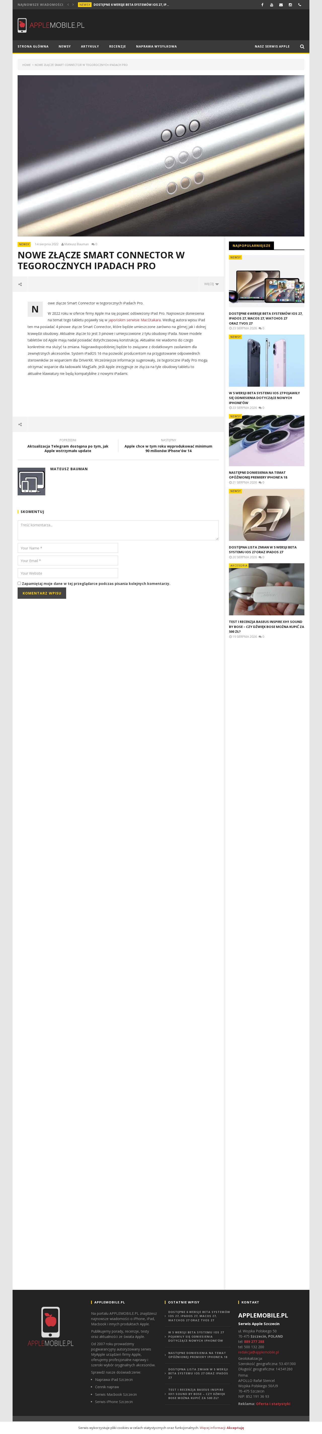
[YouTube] (271, 4)
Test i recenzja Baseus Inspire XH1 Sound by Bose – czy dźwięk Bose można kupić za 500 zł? (266, 626)
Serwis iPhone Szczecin (114, 1401)
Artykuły (90, 46)
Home (26, 65)
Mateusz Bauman (76, 244)
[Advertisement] (118, 396)
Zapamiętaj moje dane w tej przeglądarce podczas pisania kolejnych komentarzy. (96, 583)
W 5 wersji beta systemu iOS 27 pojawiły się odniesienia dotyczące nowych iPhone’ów (264, 398)
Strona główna (33, 46)
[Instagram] (290, 4)
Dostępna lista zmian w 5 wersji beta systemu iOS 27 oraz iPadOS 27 (263, 549)
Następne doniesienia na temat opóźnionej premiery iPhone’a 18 (258, 475)
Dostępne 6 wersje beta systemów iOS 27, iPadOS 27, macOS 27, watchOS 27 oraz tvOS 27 (131, 5)
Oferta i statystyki (273, 1403)
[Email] (281, 4)
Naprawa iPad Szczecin (114, 1379)
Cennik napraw (107, 1386)
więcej (209, 284)
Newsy (85, 5)
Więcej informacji (212, 1427)
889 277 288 (254, 1341)
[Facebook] (262, 4)
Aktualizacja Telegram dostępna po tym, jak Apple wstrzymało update (67, 446)
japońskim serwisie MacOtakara (134, 319)
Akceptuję (235, 1427)
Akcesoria (239, 565)
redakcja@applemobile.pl (258, 1352)
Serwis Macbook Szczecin (116, 1394)
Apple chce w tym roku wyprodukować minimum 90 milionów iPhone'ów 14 (168, 446)
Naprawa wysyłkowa (156, 46)
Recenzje (117, 46)
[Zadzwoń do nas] (299, 4)
